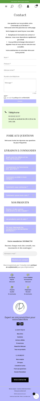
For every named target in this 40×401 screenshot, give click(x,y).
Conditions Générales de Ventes (24, 388)
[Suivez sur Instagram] (21, 323)
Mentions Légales (12, 388)
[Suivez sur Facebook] (18, 323)
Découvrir (12, 282)
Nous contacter (20, 380)
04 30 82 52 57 (14, 116)
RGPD (6, 96)
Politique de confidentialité (20, 391)
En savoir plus (12, 294)
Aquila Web (17, 396)
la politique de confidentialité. (21, 98)
